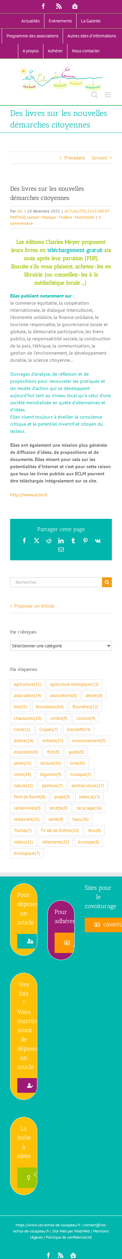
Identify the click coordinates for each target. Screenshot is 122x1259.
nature (23, 785)
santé (55, 819)
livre (77, 763)
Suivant (99, 158)
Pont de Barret (29, 796)
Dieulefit (78, 729)
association (27, 695)
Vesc (94, 830)
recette (58, 808)
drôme (24, 740)
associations (63, 695)
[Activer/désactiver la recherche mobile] (94, 94)
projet (62, 796)
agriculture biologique (74, 684)
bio (20, 706)
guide (76, 751)
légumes (50, 774)
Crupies (48, 729)
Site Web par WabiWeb (71, 1231)
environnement (89, 740)
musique (80, 774)
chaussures (27, 718)
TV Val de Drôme (60, 830)
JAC (20, 211)
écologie (88, 842)
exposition (26, 751)
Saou (80, 819)
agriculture (27, 684)
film (53, 751)
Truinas (23, 830)
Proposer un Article (34, 606)
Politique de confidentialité (69, 1237)
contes (58, 718)
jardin (23, 763)
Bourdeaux (50, 706)
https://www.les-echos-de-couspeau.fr (48, 1224)
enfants (52, 740)
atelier (94, 695)
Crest (22, 729)
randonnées (27, 808)
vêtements (55, 842)
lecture (50, 763)
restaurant (27, 819)
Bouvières (85, 706)
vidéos (23, 842)
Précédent (74, 158)
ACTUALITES (75, 211)
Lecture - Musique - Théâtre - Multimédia (60, 217)
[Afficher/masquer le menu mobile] (108, 94)
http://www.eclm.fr (29, 495)
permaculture (88, 785)
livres (22, 774)
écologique (27, 853)
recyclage (89, 808)
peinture (52, 785)
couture (86, 718)
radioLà (89, 796)
